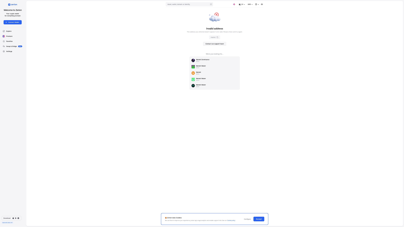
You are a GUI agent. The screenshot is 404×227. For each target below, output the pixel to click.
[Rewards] (234, 4)
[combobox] (189, 4)
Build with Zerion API (7, 222)
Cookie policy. (231, 220)
